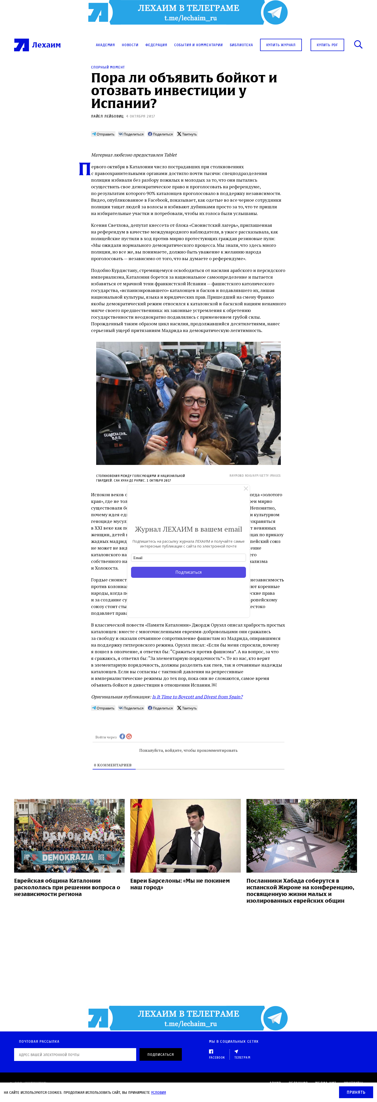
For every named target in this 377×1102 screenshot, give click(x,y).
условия (158, 1092)
